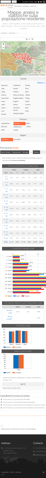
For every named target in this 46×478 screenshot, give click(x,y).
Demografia (18, 6)
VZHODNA (12, 33)
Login (35, 2)
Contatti (31, 2)
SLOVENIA (4, 33)
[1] (11, 318)
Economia (25, 6)
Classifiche (33, 6)
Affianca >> (41, 82)
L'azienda (25, 2)
